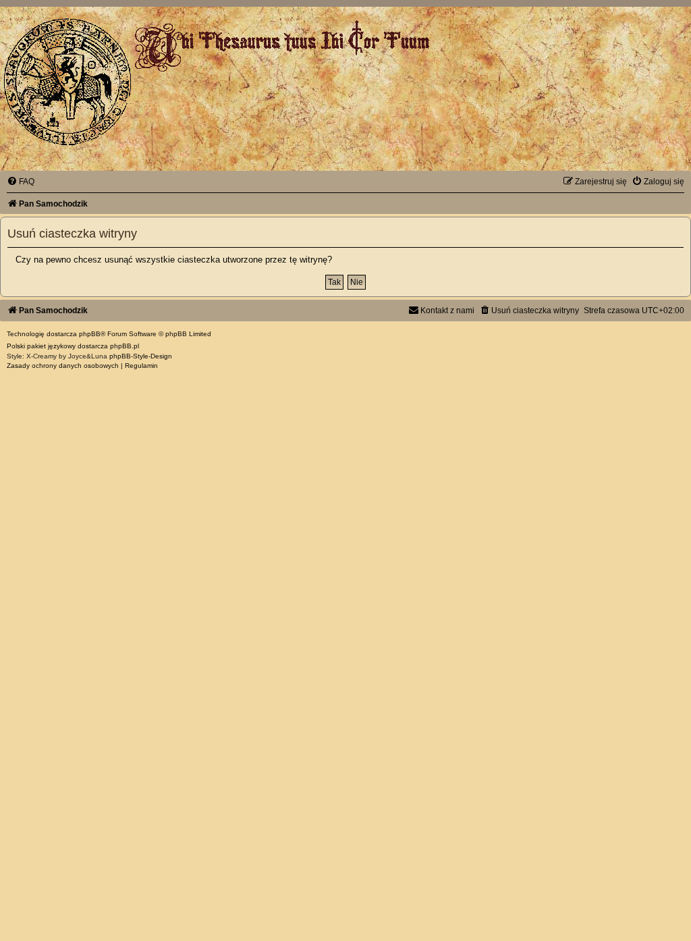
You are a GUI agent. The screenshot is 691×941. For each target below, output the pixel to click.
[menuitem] (20, 181)
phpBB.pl (124, 346)
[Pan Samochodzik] (67, 81)
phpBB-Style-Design (140, 356)
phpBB (90, 334)
